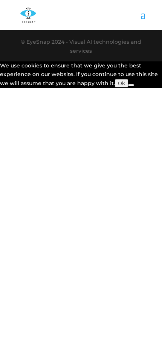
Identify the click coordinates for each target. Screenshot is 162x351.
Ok (121, 83)
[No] (131, 85)
